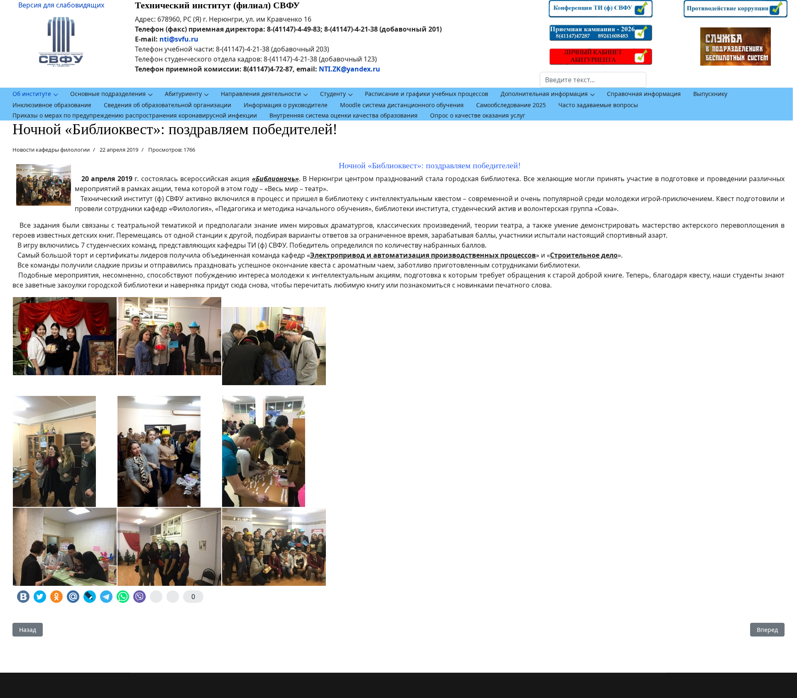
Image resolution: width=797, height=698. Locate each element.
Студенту (333, 94)
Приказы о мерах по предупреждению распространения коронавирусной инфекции (134, 115)
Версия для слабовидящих (61, 5)
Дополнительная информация (544, 94)
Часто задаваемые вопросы (598, 105)
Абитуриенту (183, 94)
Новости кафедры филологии (51, 149)
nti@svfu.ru (178, 39)
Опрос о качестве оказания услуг (477, 115)
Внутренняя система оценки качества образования (343, 115)
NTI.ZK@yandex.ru (349, 69)
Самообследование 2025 (511, 105)
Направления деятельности (261, 94)
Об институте (31, 94)
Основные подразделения (108, 94)
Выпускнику (710, 94)
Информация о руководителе (286, 105)
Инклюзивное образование (51, 105)
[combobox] (593, 80)
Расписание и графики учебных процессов (426, 94)
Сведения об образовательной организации (167, 105)
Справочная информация (644, 94)
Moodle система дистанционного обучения (402, 105)
